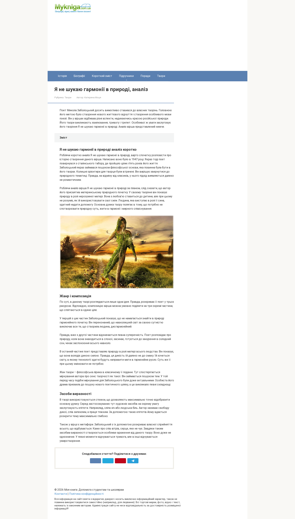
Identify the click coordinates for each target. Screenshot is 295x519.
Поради (145, 76)
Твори (161, 76)
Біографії (79, 76)
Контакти (60, 493)
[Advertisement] (147, 45)
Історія (62, 76)
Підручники (126, 76)
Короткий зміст (102, 76)
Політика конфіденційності (86, 493)
